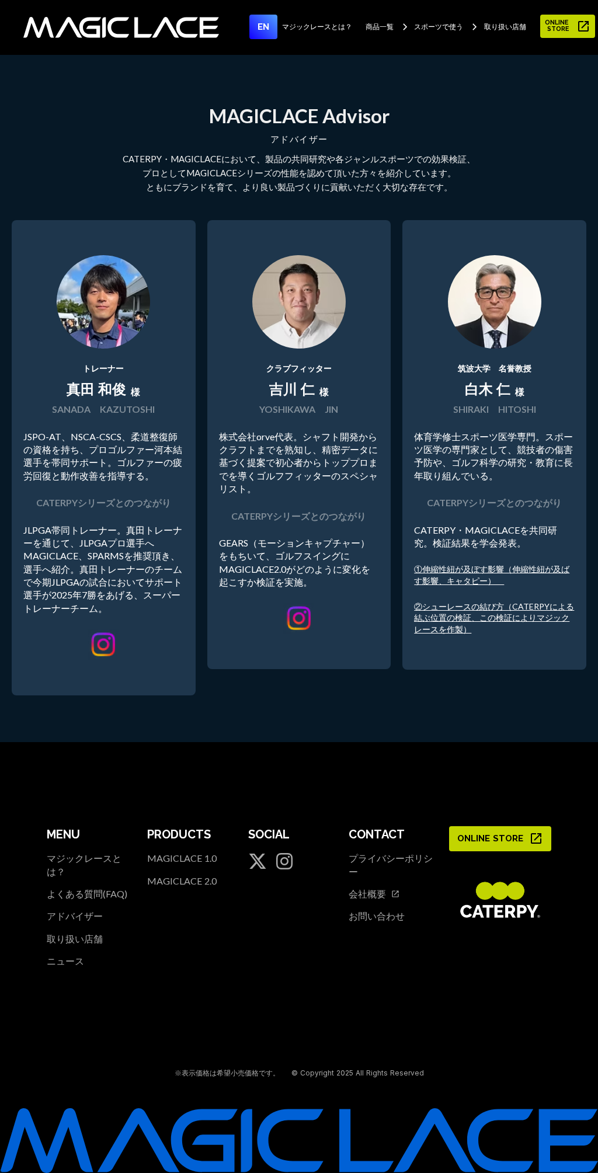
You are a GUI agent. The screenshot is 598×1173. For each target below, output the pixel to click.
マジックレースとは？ (84, 864)
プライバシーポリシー (391, 864)
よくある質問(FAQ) (87, 893)
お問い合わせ (377, 915)
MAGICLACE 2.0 (182, 880)
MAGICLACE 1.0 (182, 858)
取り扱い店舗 (75, 938)
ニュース (65, 960)
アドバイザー (75, 915)
